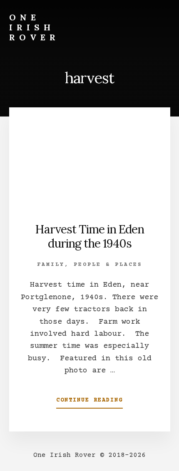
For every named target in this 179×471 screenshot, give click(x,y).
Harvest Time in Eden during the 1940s (89, 236)
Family (51, 265)
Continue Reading (89, 403)
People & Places (108, 265)
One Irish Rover (34, 27)
